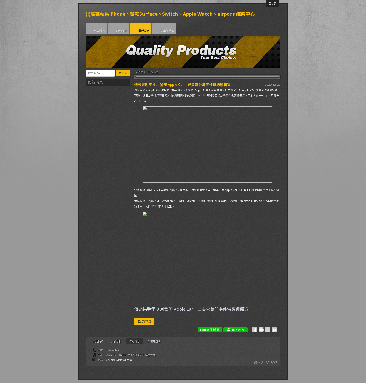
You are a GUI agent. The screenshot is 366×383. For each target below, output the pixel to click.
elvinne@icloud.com (119, 360)
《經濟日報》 (162, 95)
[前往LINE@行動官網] (210, 329)
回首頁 (139, 72)
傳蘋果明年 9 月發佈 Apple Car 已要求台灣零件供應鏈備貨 (191, 309)
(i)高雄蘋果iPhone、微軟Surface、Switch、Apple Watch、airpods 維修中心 (170, 14)
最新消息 (153, 72)
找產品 (123, 73)
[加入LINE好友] (235, 329)
